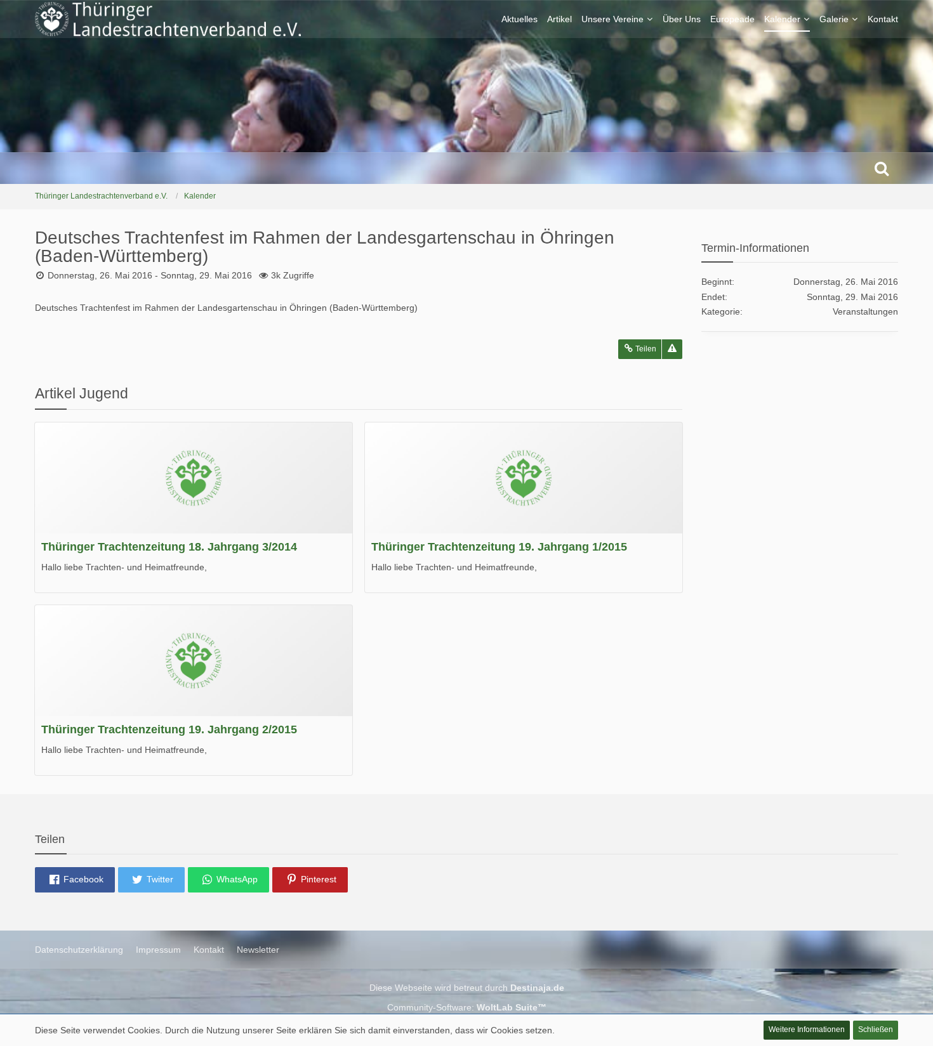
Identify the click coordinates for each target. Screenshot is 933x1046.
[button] (75, 879)
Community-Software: (466, 1007)
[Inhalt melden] (672, 349)
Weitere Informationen (807, 1029)
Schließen (875, 1029)
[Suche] (881, 168)
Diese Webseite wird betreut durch (466, 988)
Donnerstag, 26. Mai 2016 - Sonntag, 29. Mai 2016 (150, 275)
